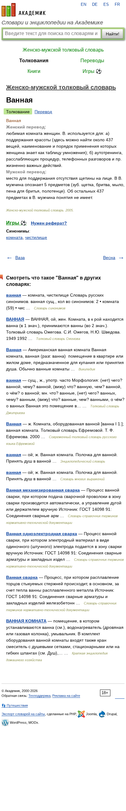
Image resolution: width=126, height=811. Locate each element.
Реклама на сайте (66, 695)
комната (14, 237)
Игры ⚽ (92, 71)
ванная (13, 295)
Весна (109, 257)
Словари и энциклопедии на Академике (52, 23)
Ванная (13, 349)
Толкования (33, 60)
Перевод (43, 111)
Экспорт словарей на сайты (23, 714)
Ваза (20, 257)
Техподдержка (39, 695)
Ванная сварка (22, 577)
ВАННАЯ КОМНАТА (26, 620)
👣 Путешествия (15, 705)
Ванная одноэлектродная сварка (41, 533)
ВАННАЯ (15, 319)
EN (83, 4)
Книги (34, 71)
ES (106, 4)
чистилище (36, 237)
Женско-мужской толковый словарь (63, 49)
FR (117, 4)
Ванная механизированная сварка (43, 490)
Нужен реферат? (49, 223)
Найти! (112, 33)
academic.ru (24, 9)
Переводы (92, 60)
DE (95, 4)
